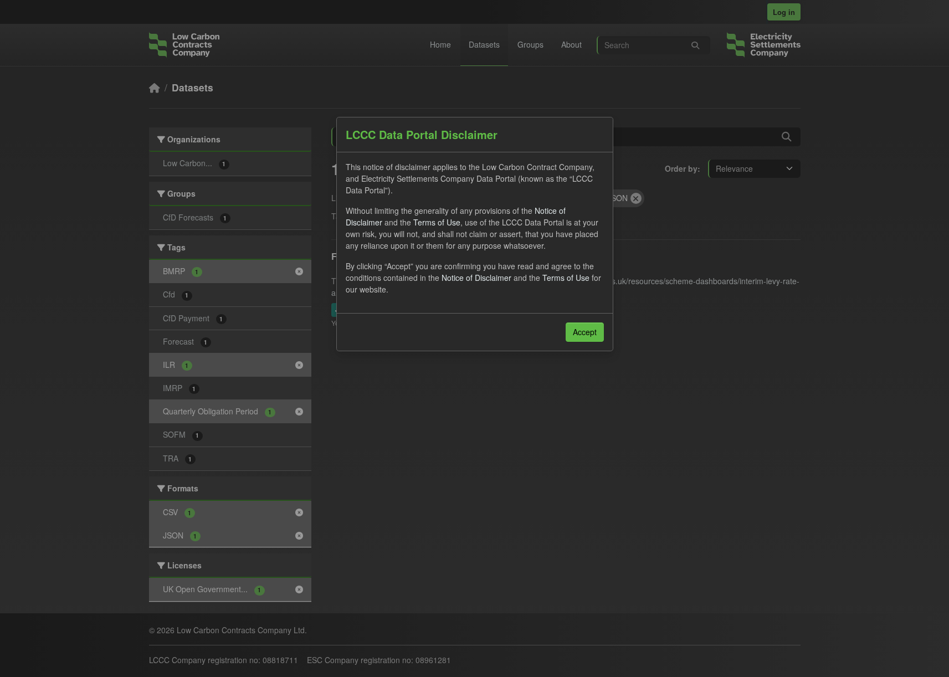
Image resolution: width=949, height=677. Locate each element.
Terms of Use (436, 222)
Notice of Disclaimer (476, 277)
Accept (585, 331)
